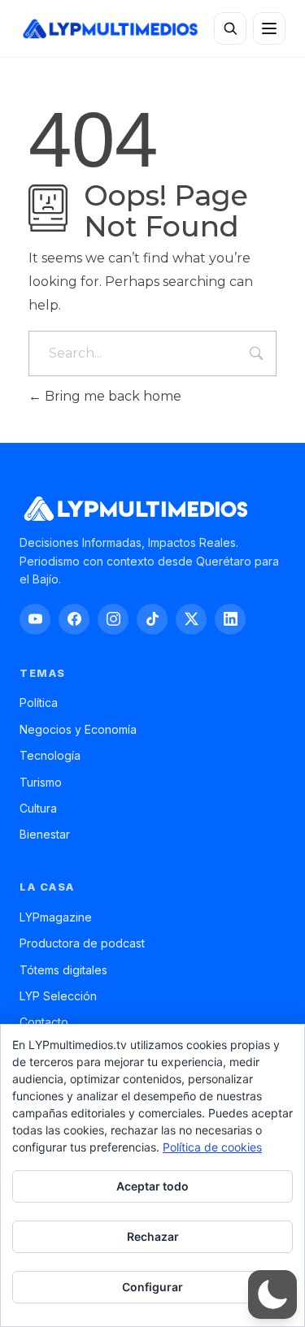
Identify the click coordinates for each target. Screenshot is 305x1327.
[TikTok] (152, 619)
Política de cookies (212, 1147)
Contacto (44, 1022)
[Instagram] (113, 619)
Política (39, 702)
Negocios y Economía (78, 729)
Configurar (152, 1287)
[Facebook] (74, 619)
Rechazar (153, 1236)
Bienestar (45, 834)
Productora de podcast (82, 943)
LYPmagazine (56, 917)
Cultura (38, 808)
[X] (191, 619)
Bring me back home (111, 396)
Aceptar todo (152, 1186)
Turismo (41, 782)
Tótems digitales (63, 970)
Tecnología (50, 755)
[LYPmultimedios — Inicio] (109, 29)
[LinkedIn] (230, 619)
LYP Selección (58, 996)
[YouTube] (35, 619)
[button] (272, 1294)
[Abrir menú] (269, 28)
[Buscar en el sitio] (230, 28)
